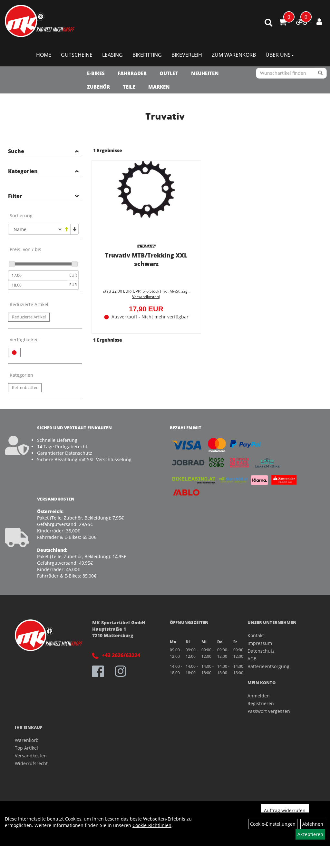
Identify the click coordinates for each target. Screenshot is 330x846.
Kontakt (256, 635)
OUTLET (169, 73)
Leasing (112, 54)
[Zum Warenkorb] (282, 22)
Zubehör (98, 86)
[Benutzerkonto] (319, 22)
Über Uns (278, 54)
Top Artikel (26, 748)
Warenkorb (27, 740)
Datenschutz (261, 651)
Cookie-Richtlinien (151, 825)
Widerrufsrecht (31, 763)
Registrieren (261, 703)
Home (43, 54)
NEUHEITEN (205, 73)
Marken (159, 86)
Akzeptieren (310, 834)
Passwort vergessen (269, 711)
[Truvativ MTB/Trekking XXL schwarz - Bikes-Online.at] (146, 201)
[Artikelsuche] (268, 23)
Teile (129, 86)
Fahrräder (132, 73)
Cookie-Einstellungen (273, 824)
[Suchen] (320, 73)
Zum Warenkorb (234, 54)
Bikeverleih (186, 54)
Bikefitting (147, 54)
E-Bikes (96, 73)
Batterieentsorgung (268, 666)
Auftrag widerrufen (285, 810)
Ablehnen (312, 824)
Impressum (260, 643)
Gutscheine (76, 54)
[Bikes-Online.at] (39, 21)
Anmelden (259, 696)
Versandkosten (145, 296)
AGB (252, 659)
